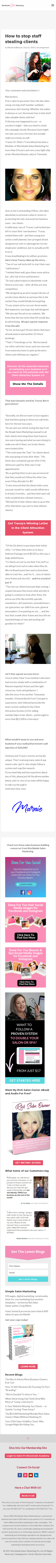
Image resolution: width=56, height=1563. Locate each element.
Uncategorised (42, 47)
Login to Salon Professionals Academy (28, 1455)
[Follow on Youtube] (31, 1475)
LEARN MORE (28, 1366)
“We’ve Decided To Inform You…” (22, 1394)
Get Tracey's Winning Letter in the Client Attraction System (28, 528)
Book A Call (28, 1495)
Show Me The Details (28, 384)
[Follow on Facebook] (20, 1475)
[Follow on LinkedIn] (36, 1475)
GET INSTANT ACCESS (28, 1162)
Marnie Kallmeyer (15, 47)
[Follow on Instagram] (25, 1475)
